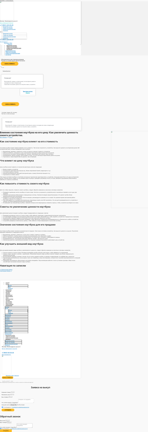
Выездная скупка (7, 26)
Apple (7, 284)
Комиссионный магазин (9, 29)
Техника (8, 300)
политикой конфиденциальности (20, 407)
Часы (7, 297)
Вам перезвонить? (4, 41)
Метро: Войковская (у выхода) (9, 348)
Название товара (6, 392)
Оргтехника (9, 301)
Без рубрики (3, 137)
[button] (13, 32)
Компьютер (9, 289)
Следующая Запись (6, 271)
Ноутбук (8, 292)
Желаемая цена (6, 394)
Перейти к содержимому (6, 0)
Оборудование (9, 304)
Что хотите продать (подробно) (10, 402)
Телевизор (8, 291)
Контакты (5, 30)
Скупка (7, 282)
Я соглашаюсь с (16, 407)
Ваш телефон (5, 397)
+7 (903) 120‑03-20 (6, 25)
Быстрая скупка (28, 92)
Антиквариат (9, 305)
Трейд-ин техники (8, 28)
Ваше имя (2, 420)
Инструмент (9, 303)
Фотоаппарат (9, 295)
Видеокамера (9, 296)
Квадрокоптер (9, 299)
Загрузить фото (6, 404)
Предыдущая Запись (6, 269)
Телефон (8, 293)
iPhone (10, 285)
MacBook (10, 288)
